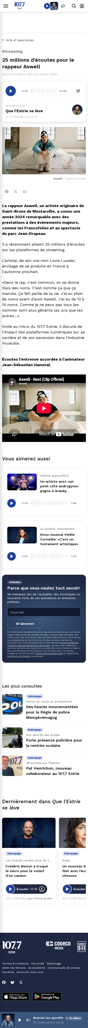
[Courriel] (24, 191)
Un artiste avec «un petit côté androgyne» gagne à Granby (59, 486)
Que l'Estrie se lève (24, 111)
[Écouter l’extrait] (11, 91)
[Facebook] (6, 191)
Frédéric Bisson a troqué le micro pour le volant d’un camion (27, 871)
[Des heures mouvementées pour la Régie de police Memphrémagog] (12, 704)
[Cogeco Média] (58, 948)
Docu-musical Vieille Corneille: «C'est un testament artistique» (59, 539)
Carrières (8, 972)
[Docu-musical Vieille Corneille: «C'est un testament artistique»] (22, 535)
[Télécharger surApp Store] (15, 997)
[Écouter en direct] (47, 6)
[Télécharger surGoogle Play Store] (46, 997)
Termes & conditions (15, 963)
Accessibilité (36, 967)
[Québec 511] (81, 951)
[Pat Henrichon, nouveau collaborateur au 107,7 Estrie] (12, 765)
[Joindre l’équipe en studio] (63, 6)
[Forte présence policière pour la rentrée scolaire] (12, 737)
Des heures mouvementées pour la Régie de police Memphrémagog (52, 712)
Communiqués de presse (64, 967)
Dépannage (54, 963)
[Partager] (78, 91)
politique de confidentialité (49, 653)
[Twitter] (15, 191)
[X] (21, 982)
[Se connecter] (82, 6)
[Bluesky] (12, 982)
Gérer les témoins (14, 967)
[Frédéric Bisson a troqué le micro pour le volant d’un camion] (29, 833)
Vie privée (37, 963)
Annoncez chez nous (30, 972)
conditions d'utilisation (18, 656)
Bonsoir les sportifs (48, 1017)
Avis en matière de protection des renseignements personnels (42, 644)
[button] (19, 1020)
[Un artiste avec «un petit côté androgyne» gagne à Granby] (22, 482)
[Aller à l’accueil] (20, 8)
